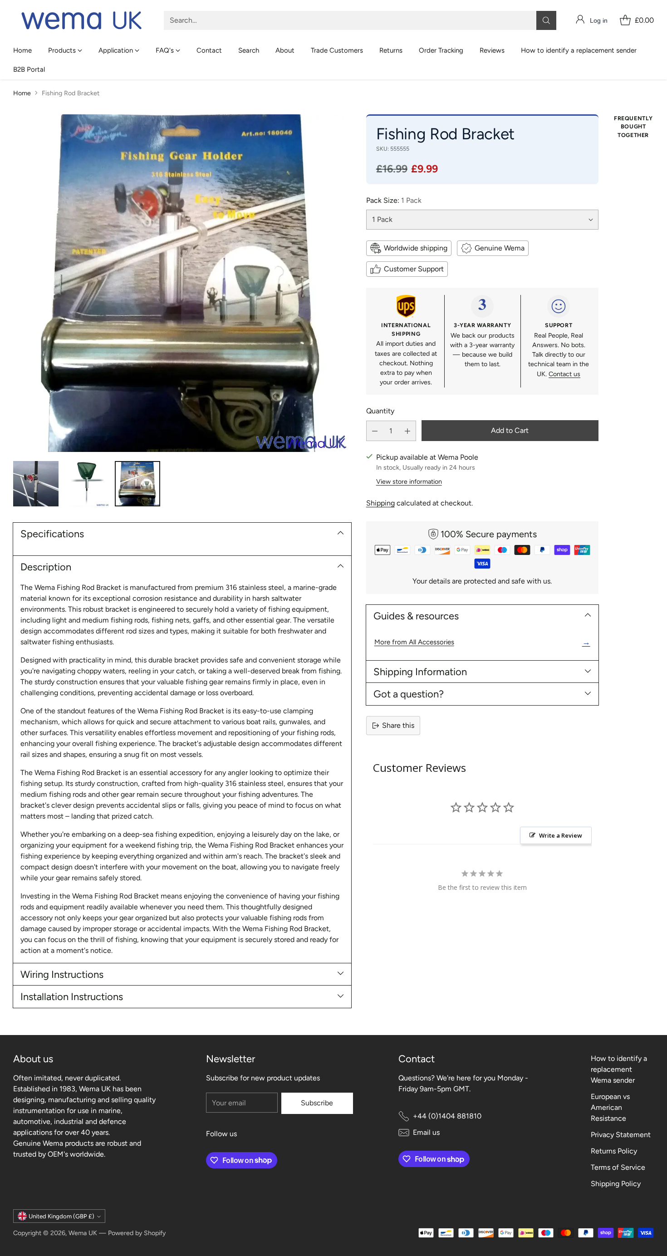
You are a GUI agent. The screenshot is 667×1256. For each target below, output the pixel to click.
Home (22, 93)
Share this (398, 725)
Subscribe (317, 1103)
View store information (409, 482)
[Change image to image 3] (137, 483)
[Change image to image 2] (86, 483)
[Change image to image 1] (36, 483)
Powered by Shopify (137, 1233)
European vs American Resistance (610, 1107)
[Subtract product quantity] (375, 431)
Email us (426, 1132)
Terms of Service (618, 1167)
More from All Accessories (482, 642)
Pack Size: (394, 200)
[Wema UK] (81, 20)
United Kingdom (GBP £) (61, 1216)
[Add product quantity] (407, 431)
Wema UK (83, 1233)
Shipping (380, 503)
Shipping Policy (616, 1183)
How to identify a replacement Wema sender (619, 1069)
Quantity (380, 411)
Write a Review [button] (560, 835)
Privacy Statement (621, 1134)
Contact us (564, 374)
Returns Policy (614, 1151)
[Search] (546, 20)
